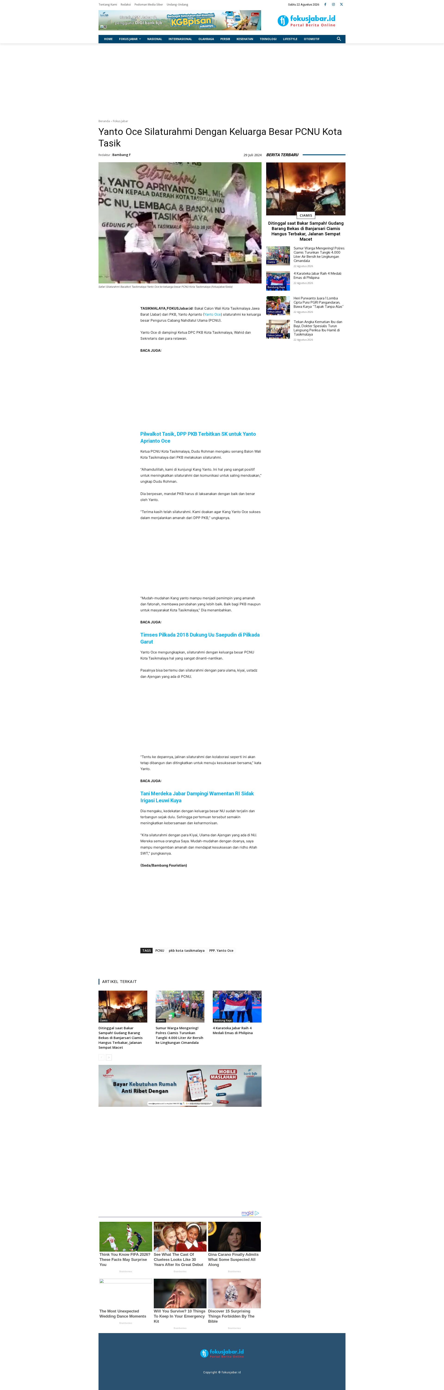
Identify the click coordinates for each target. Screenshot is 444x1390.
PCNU (159, 950)
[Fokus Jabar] (306, 21)
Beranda (104, 121)
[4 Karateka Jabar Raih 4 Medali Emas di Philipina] (237, 1006)
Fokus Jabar (120, 121)
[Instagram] (333, 4)
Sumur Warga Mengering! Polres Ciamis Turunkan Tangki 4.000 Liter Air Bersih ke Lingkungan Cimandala (179, 1035)
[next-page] (109, 1057)
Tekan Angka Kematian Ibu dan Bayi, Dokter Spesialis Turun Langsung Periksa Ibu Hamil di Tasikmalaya (318, 328)
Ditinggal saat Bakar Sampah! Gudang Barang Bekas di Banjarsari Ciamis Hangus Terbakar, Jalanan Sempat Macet (121, 1038)
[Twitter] (341, 4)
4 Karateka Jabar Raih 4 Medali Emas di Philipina (233, 1030)
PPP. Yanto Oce (221, 950)
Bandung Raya (222, 1020)
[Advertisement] (222, 80)
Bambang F (121, 154)
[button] (339, 39)
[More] (230, 963)
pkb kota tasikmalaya (187, 950)
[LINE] (219, 963)
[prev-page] (101, 1057)
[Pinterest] (198, 963)
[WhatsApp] (208, 963)
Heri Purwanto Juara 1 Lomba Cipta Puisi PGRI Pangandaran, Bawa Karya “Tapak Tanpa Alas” (319, 302)
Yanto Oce (212, 314)
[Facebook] (325, 4)
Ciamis (104, 1020)
